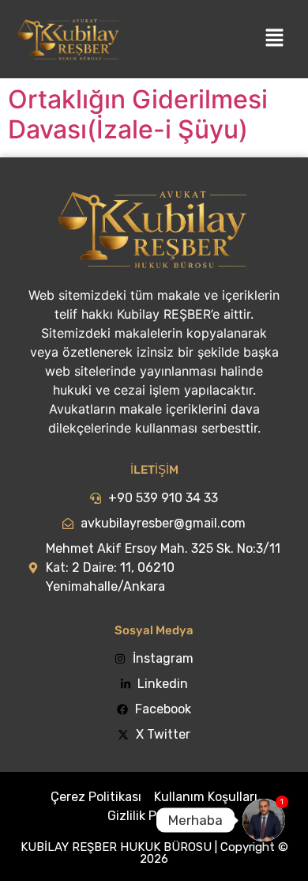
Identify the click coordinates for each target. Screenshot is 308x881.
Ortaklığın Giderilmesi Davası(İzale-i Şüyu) (138, 114)
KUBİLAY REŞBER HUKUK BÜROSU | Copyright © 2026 (154, 853)
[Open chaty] (263, 820)
